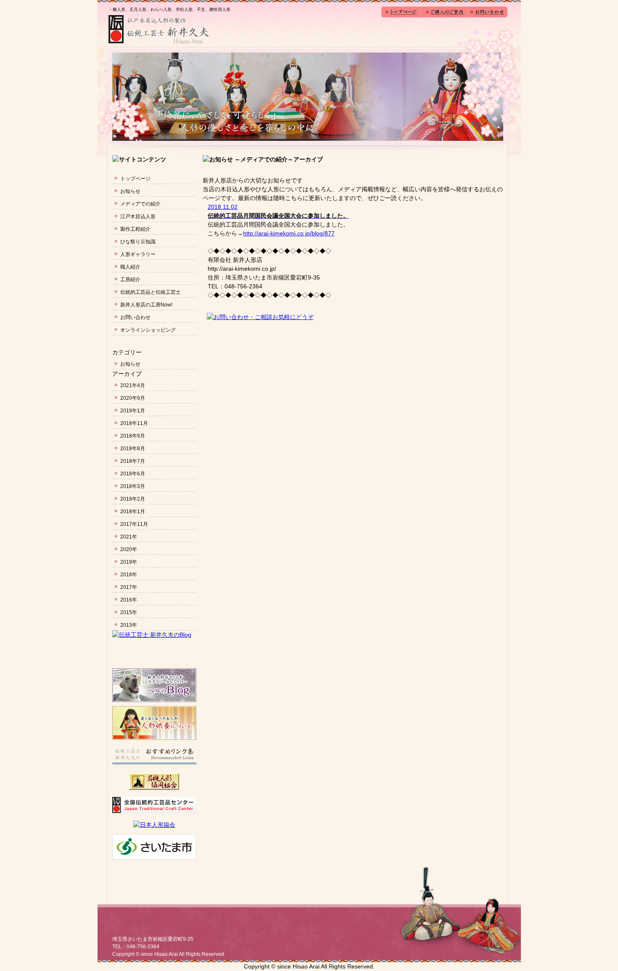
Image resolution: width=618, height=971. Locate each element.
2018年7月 (132, 461)
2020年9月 (132, 398)
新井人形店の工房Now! (146, 305)
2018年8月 (132, 448)
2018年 (128, 575)
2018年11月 (134, 423)
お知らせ (130, 191)
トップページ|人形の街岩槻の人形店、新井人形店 (401, 12)
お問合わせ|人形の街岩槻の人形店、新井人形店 (487, 12)
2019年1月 (132, 411)
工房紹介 (130, 279)
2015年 (128, 612)
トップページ (135, 179)
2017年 (128, 587)
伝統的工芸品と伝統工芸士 (150, 292)
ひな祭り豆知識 (138, 242)
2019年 (128, 562)
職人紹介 (130, 267)
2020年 (128, 549)
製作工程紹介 (135, 229)
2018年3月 (132, 486)
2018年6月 (132, 474)
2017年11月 (134, 524)
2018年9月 (132, 436)
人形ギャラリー (138, 254)
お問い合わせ (135, 317)
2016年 (128, 600)
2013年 (128, 625)
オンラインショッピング (148, 330)
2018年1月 (132, 512)
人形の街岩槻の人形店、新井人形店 (158, 29)
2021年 (128, 537)
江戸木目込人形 (138, 216)
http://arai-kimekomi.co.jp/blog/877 (289, 233)
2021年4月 (132, 385)
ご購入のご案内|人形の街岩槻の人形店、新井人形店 (444, 12)
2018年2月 (132, 499)
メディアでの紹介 (140, 204)
